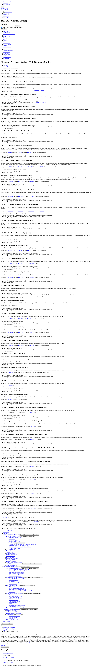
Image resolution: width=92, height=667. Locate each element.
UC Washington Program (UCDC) (17, 605)
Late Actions (12, 539)
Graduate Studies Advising (12, 611)
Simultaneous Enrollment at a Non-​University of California (22, 544)
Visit (4, 35)
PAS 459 (5, 517)
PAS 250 (10, 152)
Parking (5, 37)
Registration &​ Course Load (12, 536)
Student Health (6, 43)
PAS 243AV (43, 102)
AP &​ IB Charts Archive (14, 548)
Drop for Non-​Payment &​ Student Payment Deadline (21, 590)
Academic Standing (10, 549)
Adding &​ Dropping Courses (15, 537)
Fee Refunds (12, 592)
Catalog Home (6, 4)
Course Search (6, 58)
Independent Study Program (15, 598)
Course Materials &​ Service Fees (16, 588)
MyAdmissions (6, 32)
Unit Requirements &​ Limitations (16, 572)
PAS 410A (41, 167)
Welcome (5, 65)
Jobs (4, 39)
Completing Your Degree (12, 558)
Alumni (5, 45)
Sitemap (5, 630)
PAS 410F (10, 399)
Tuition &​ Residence (14, 586)
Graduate (5, 55)
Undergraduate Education (9, 566)
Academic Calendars (8, 50)
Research (5, 17)
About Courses (6, 621)
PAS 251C (10, 211)
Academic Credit (10, 543)
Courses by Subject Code (9, 66)
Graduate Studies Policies (12, 554)
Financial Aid (12, 618)
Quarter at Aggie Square (14, 601)
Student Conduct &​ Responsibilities (14, 562)
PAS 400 (29, 152)
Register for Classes (13, 540)
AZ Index (5, 3)
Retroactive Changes (11, 561)
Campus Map (6, 36)
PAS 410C (42, 211)
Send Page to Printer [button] (8, 653)
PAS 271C (31, 211)
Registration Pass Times (14, 541)
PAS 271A (30, 167)
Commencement (7, 41)
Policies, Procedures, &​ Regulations (11, 534)
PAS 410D (10, 372)
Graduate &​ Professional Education (11, 609)
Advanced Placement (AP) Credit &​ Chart (18, 545)
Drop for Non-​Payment (14, 616)
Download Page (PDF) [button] (8, 657)
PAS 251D (20, 211)
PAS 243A (36, 90)
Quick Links (3, 28)
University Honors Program (15, 606)
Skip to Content (7, 1)
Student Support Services (12, 565)
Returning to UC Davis (11, 559)
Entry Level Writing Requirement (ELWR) (19, 569)
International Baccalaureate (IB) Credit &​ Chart (20, 547)
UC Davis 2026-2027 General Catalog (12, 662)
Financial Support (13, 617)
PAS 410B (31, 181)
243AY (42, 90)
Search (2, 25)
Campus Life (6, 14)
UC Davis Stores (7, 47)
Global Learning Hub (14, 597)
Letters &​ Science (13, 584)
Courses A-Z (6, 53)
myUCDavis (6, 31)
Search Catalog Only (7, 27)
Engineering (12, 581)
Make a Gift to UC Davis (9, 34)
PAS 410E (10, 386)
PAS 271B (20, 181)
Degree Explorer (7, 57)
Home (4, 49)
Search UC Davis (18, 27)
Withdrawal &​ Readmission (12, 619)
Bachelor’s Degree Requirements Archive (15, 607)
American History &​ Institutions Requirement (19, 570)
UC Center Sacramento (14, 604)
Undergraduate (6, 54)
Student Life (6, 16)
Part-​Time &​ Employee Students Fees (17, 589)
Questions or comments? (9, 627)
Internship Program (13, 600)
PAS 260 (20, 167)
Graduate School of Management (16, 582)
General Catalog (4, 8)
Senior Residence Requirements (16, 573)
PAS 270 (20, 152)
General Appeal (9, 552)
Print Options (9, 623)
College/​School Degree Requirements (14, 577)
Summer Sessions (13, 602)
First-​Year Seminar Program (15, 596)
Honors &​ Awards (10, 556)
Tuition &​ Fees (9, 614)
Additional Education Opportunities (14, 593)
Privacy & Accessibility (8, 629)
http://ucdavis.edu (28, 642)
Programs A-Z (6, 52)
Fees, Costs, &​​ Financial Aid (12, 585)
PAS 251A (10, 167)
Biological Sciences (13, 580)
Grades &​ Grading (10, 553)
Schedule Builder (7, 44)
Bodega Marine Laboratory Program (17, 594)
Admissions (6, 13)
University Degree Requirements (13, 568)
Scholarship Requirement (15, 576)
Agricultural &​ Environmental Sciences (18, 578)
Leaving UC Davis (10, 557)
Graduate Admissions (11, 610)
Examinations (9, 550)
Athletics (5, 40)
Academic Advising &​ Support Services (12, 563)
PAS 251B (10, 181)
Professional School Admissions (13, 613)
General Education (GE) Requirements (18, 574)
